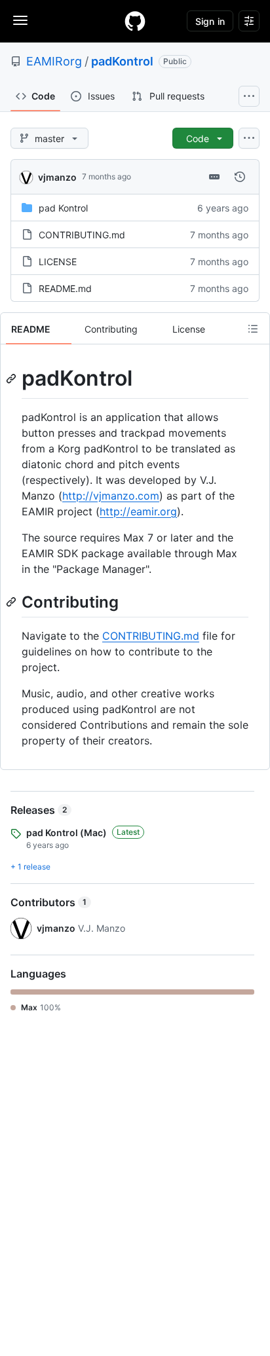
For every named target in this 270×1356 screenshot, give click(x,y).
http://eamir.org (138, 511)
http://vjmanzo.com (110, 495)
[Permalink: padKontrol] (12, 378)
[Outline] (253, 328)
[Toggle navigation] (20, 20)
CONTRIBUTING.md (82, 234)
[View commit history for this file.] (240, 177)
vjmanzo (57, 177)
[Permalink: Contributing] (12, 602)
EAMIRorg (54, 61)
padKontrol (122, 61)
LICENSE (58, 261)
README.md (65, 288)
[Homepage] (135, 20)
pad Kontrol (63, 207)
